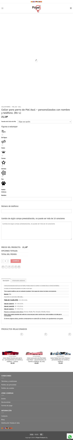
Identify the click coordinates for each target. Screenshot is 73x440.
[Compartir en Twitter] (9, 266)
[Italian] (38, 1)
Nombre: (3, 195)
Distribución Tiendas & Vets (10, 423)
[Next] (68, 52)
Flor (2, 179)
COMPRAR (15, 261)
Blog (2, 419)
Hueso (3, 148)
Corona (3, 158)
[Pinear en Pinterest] (15, 266)
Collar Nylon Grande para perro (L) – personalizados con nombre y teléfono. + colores (12, 359)
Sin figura (4, 137)
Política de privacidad (8, 385)
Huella (3, 189)
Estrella (3, 169)
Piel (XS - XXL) (16, 107)
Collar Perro (5, 107)
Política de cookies (7, 388)
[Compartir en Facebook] (6, 266)
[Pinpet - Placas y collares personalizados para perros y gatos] (36, 8)
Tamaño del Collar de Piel (8, 121)
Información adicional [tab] (18, 280)
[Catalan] (31, 1)
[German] (36, 1)
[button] (2, 8)
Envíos (3, 399)
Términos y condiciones (9, 381)
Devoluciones (5, 402)
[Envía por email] (12, 266)
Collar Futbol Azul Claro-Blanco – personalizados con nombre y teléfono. (60, 359)
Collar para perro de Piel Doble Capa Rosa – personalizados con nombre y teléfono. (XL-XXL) (36, 359)
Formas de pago (6, 405)
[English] (33, 1)
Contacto (4, 416)
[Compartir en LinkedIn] (19, 266)
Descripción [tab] (6, 280)
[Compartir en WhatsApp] (3, 266)
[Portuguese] (40, 1)
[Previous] (5, 52)
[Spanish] (41, 1)
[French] (35, 1)
